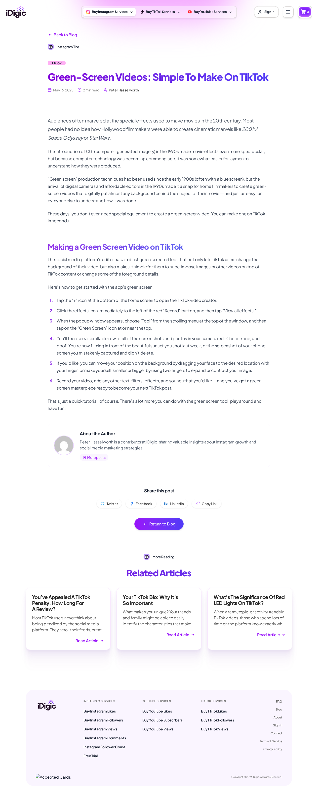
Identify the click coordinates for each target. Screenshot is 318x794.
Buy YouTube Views (157, 729)
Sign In (277, 725)
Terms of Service (271, 741)
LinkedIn (177, 503)
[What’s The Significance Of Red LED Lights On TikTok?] (250, 619)
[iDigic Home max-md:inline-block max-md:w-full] (47, 729)
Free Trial (90, 756)
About (278, 717)
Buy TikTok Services (160, 12)
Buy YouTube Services (210, 12)
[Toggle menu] (288, 11)
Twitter (112, 503)
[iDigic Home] (16, 12)
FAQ (279, 701)
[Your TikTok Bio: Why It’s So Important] (159, 619)
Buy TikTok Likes (214, 711)
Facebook (144, 503)
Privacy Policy (272, 749)
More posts (96, 457)
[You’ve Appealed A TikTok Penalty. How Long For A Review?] (68, 619)
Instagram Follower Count (104, 747)
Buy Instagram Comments (104, 738)
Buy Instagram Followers (103, 720)
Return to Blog (162, 523)
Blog (279, 709)
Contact (276, 733)
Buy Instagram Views (100, 729)
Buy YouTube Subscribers (162, 720)
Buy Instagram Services (110, 12)
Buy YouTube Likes (157, 711)
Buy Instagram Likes (99, 711)
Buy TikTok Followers (217, 720)
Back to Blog (65, 34)
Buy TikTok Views (214, 729)
